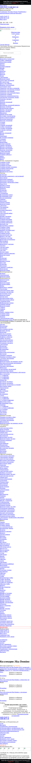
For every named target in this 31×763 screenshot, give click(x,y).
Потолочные (3, 326)
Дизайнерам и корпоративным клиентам (13, 12)
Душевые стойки (5, 227)
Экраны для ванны (5, 145)
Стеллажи (3, 610)
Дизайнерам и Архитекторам (8, 649)
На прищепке (4, 394)
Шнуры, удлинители (6, 500)
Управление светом (5, 335)
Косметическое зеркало (7, 108)
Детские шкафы (4, 596)
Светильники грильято (7, 457)
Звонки (2, 497)
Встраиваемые (4, 349)
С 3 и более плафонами (7, 400)
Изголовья (3, 537)
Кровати (2, 533)
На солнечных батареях (7, 448)
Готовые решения (5, 66)
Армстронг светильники (7, 511)
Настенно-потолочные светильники (10, 363)
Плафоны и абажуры (6, 337)
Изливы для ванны (5, 216)
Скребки (2, 123)
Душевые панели (5, 228)
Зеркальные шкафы (5, 62)
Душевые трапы (4, 313)
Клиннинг (7, 47)
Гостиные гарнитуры (6, 622)
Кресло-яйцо (3, 551)
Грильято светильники (6, 513)
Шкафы (2, 68)
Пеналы (2, 65)
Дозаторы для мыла (5, 99)
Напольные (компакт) (6, 179)
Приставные (3, 177)
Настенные (3, 354)
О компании (3, 11)
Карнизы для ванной (6, 102)
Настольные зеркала (6, 618)
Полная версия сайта (6, 746)
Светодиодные (4, 466)
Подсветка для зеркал (6, 381)
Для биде (2, 215)
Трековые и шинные (6, 355)
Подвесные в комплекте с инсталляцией (12, 176)
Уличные (2, 442)
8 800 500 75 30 (13, 7)
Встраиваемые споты (6, 403)
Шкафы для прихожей (6, 602)
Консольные (3, 565)
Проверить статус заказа (7, 739)
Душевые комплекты (6, 222)
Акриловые (3, 136)
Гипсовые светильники (7, 366)
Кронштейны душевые (6, 225)
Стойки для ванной (5, 126)
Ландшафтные (4, 443)
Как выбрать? (4, 743)
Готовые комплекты (6, 210)
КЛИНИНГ (18, 321)
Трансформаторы (5, 503)
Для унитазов (4, 242)
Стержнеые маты (5, 301)
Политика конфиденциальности (9, 731)
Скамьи (2, 591)
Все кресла (3, 542)
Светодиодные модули (6, 434)
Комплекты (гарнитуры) (7, 59)
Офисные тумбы (5, 584)
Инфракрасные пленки (7, 303)
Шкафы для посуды (5, 601)
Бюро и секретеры (5, 605)
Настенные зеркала (5, 615)
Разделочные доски (5, 293)
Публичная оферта (5, 647)
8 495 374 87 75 (4, 7)
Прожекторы (4, 445)
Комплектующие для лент (7, 438)
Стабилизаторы (4, 502)
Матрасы (2, 536)
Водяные (2, 273)
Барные (2, 556)
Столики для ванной (6, 128)
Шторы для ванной (5, 133)
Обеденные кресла (5, 547)
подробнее (22, 3)
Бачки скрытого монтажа (7, 253)
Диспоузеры (3, 289)
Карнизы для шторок (6, 150)
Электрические (4, 275)
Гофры (2, 310)
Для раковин (3, 249)
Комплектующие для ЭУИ (8, 506)
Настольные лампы (5, 463)
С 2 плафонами (4, 377)
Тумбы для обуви (5, 579)
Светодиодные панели (6, 371)
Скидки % (3, 745)
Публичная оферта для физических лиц (11, 728)
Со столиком (3, 409)
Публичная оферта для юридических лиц (12, 729)
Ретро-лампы (4, 468)
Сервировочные (4, 567)
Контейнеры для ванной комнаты (10, 105)
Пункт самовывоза (5, 644)
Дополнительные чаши (7, 290)
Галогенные (3, 480)
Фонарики (3, 452)
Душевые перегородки (6, 168)
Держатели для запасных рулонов (10, 89)
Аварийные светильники (7, 509)
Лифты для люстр (5, 338)
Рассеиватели (4, 435)
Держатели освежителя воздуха (9, 96)
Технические (4, 485)
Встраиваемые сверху (6, 194)
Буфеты (2, 607)
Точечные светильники (7, 462)
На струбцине (4, 391)
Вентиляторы (4, 519)
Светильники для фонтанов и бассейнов (12, 517)
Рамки (2, 493)
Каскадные (3, 332)
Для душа (3, 211)
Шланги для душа (5, 236)
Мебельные (3, 367)
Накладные (3, 191)
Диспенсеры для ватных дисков (9, 97)
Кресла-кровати (4, 545)
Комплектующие (5, 79)
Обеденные (3, 554)
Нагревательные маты (6, 298)
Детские (2, 392)
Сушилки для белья (5, 130)
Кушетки (2, 530)
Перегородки (4, 269)
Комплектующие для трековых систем (11, 361)
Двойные (2, 199)
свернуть (28, 2)
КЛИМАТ (12, 321)
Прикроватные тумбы (6, 577)
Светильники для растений (8, 369)
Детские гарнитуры (6, 625)
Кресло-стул (3, 548)
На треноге (3, 411)
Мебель (13, 47)
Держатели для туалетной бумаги (10, 93)
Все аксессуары (4, 82)
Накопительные (4, 279)
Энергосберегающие (6, 479)
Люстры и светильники (14, 46)
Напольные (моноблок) (7, 181)
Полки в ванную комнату (7, 117)
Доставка (10, 11)
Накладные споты (5, 401)
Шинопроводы (4, 360)
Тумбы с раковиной (6, 60)
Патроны (2, 488)
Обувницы (3, 604)
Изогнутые (3, 414)
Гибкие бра (3, 380)
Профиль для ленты (6, 431)
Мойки (2, 286)
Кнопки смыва (4, 252)
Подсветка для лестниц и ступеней (10, 384)
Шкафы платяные (5, 594)
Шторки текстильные (6, 148)
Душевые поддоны (5, 165)
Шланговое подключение (7, 239)
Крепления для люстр (6, 341)
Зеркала (2, 63)
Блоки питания (4, 429)
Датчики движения (5, 499)
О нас (1, 723)
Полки (2, 76)
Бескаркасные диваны (6, 528)
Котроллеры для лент (6, 437)
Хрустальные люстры (6, 329)
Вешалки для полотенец (7, 85)
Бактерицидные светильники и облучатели (12, 372)
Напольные (3, 201)
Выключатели (4, 494)
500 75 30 (4, 18)
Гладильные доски (5, 86)
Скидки (2, 44)
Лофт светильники (5, 364)
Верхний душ (4, 224)
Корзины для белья (5, 106)
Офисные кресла (5, 543)
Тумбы (2, 69)
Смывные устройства (6, 267)
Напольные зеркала (5, 616)
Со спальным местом (6, 526)
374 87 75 (4, 16)
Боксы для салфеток (6, 83)
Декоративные (4, 387)
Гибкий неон (4, 432)
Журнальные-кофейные (7, 564)
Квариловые (3, 142)
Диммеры (3, 496)
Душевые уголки (5, 162)
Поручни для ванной (6, 120)
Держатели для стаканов (7, 91)
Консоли (2, 74)
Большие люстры (5, 330)
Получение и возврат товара (8, 646)
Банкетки (3, 71)
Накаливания (4, 483)
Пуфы (2, 588)
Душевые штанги (5, 233)
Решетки (2, 316)
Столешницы (4, 193)
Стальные (3, 139)
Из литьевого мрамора (6, 137)
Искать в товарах (5, 49)
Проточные (3, 281)
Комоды (2, 72)
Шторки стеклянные (6, 147)
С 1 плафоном (4, 375)
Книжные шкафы (5, 598)
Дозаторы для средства (6, 292)
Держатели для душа (6, 238)
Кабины (2, 157)
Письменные (4, 571)
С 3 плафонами (4, 378)
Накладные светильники (7, 352)
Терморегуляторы (5, 304)
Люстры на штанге (5, 333)
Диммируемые (4, 482)
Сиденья (2, 122)
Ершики (2, 100)
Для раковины (4, 207)
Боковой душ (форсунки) (7, 230)
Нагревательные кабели (7, 299)
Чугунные (3, 140)
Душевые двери (4, 164)
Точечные (3, 350)
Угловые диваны (5, 525)
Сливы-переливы (5, 151)
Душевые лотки (4, 315)
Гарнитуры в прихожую (7, 624)
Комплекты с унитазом (7, 244)
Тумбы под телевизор (6, 582)
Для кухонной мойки (6, 213)
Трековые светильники (7, 418)
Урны (1, 131)
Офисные (3, 389)
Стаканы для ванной (6, 125)
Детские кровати (5, 534)
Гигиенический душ (6, 235)
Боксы (2, 159)
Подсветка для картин (6, 383)
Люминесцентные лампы (7, 516)
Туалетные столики (5, 570)
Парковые (3, 449)
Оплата (15, 11)
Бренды (7, 44)
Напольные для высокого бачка (9, 182)
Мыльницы (3, 113)
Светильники (4, 77)
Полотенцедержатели (6, 119)
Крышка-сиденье (5, 185)
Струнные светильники (7, 358)
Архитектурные (4, 446)
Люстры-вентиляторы (6, 340)
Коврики (2, 103)
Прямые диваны (5, 523)
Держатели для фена (6, 94)
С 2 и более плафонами (7, 408)
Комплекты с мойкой (6, 287)
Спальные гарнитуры (6, 621)
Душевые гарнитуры (6, 221)
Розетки (2, 491)
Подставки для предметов (7, 116)
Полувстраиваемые (5, 198)
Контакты (18, 13)
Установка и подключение (7, 742)
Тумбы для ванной (5, 581)
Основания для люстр (6, 343)
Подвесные (3, 174)
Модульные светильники (7, 460)
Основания (3, 539)
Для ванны (3, 208)
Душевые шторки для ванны (8, 167)
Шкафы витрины (5, 599)
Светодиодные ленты (6, 428)
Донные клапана (5, 202)
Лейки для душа (4, 232)
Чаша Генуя (3, 184)
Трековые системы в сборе (8, 357)
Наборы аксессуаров (6, 114)
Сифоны (2, 309)
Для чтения (3, 412)
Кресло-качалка (4, 550)
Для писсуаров (4, 247)
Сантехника (3, 46)
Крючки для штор (5, 111)
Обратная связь (4, 650)
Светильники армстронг (7, 455)
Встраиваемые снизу (6, 196)
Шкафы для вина (5, 608)
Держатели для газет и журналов (9, 88)
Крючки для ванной (6, 110)
